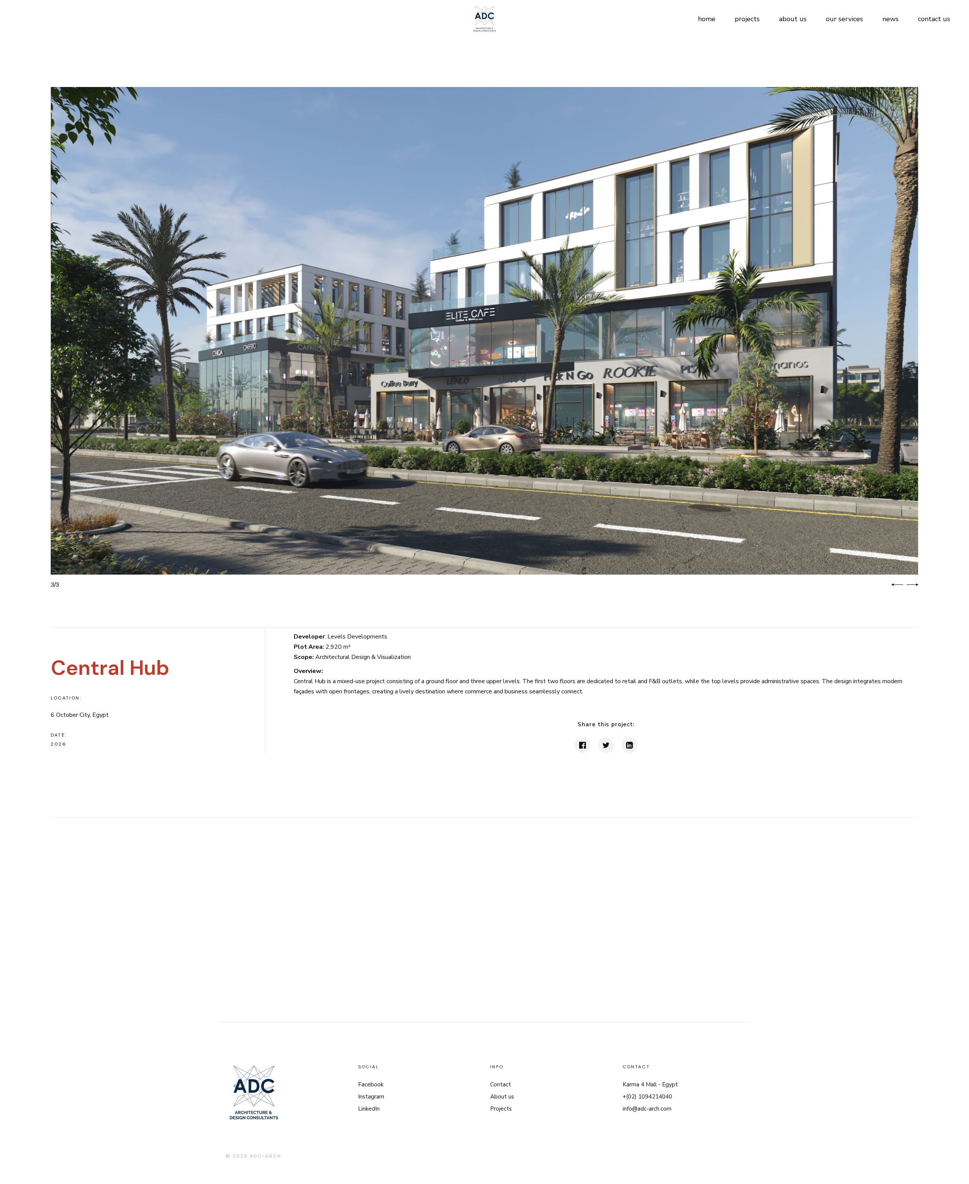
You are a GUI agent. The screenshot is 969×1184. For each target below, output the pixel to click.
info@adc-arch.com (647, 1109)
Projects (501, 1109)
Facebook (370, 1084)
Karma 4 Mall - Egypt (650, 1084)
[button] (897, 585)
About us (502, 1096)
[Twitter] (606, 745)
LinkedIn (369, 1109)
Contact (500, 1084)
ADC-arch (265, 1156)
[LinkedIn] (629, 745)
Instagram (371, 1096)
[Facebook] (582, 745)
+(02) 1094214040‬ (647, 1096)
